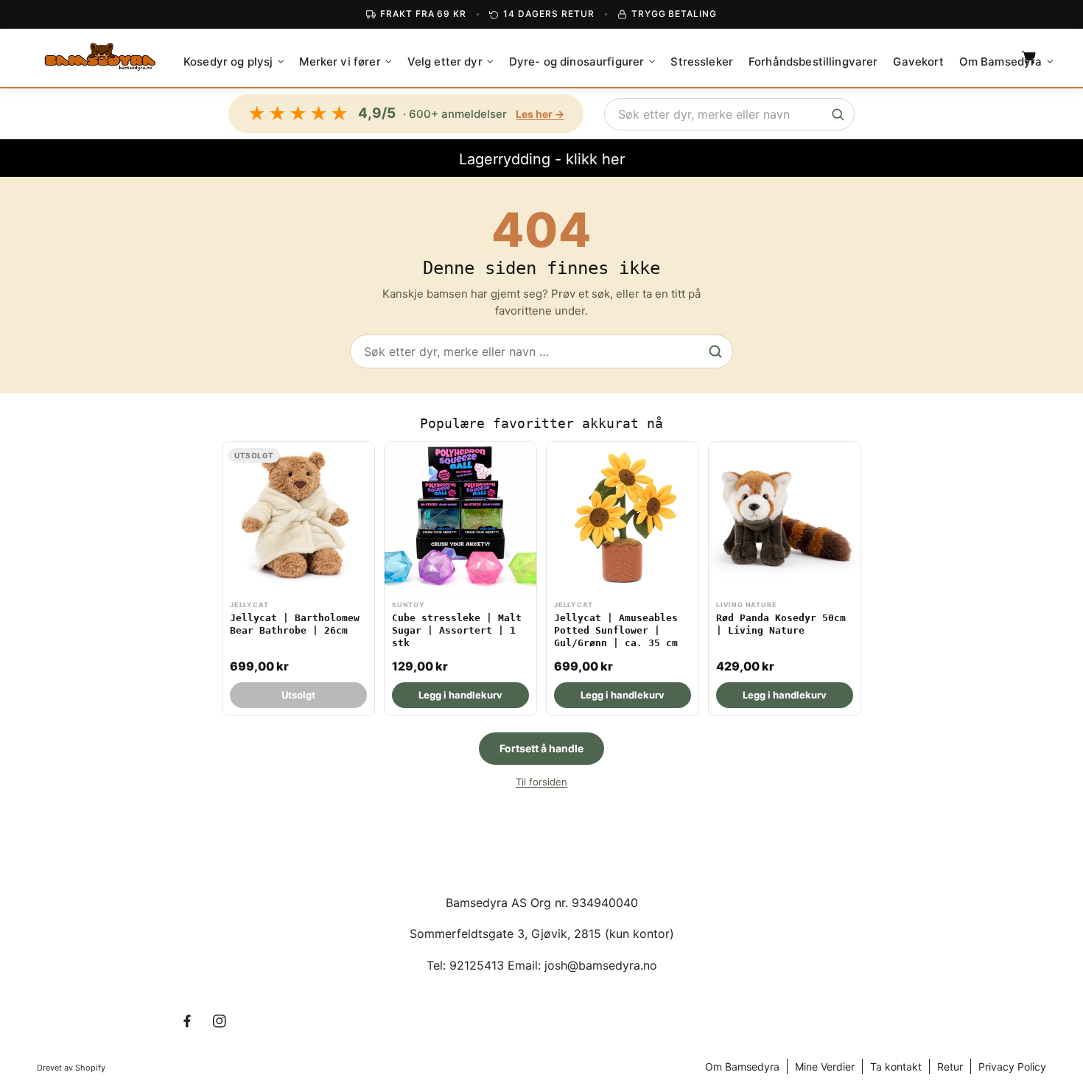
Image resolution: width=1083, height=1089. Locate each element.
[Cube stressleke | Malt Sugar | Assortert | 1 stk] (460, 578)
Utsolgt (298, 695)
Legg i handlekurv (460, 695)
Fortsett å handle (541, 748)
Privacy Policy (1012, 1066)
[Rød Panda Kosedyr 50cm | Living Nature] (785, 578)
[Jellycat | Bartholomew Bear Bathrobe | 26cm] (298, 578)
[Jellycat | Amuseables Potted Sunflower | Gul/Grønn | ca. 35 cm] (622, 578)
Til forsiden (541, 782)
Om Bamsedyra (742, 1066)
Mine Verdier (825, 1066)
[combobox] (729, 114)
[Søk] (837, 114)
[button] (233, 62)
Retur (950, 1066)
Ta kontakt (896, 1066)
